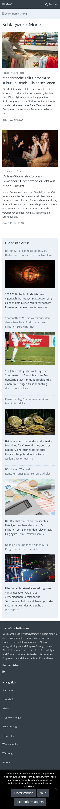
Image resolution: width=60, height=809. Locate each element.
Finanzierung (9, 726)
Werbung (7, 753)
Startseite (7, 690)
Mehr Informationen (30, 802)
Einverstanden (23, 793)
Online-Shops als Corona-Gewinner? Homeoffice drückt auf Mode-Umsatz (28, 181)
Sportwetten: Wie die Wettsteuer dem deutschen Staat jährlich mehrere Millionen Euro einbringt (28, 322)
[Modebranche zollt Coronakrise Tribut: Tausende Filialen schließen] (30, 50)
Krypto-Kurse (9, 658)
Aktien (5, 708)
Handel (6, 72)
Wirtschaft (18, 72)
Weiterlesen (38, 307)
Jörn (4, 119)
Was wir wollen (10, 744)
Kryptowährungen (12, 717)
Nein (43, 793)
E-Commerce (9, 171)
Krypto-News (46, 658)
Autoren (6, 762)
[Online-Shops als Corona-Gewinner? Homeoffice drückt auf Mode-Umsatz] (30, 148)
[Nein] (56, 789)
